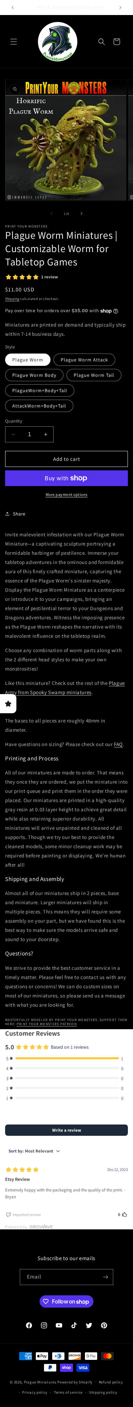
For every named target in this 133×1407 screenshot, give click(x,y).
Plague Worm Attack (84, 360)
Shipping (12, 298)
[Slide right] (81, 213)
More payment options (67, 494)
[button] (13, 41)
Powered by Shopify (74, 1381)
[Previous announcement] (12, 7)
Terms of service (68, 1392)
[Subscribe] (105, 1277)
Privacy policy (34, 1392)
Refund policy (111, 1382)
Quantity (13, 421)
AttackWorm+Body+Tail (39, 406)
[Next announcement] (120, 7)
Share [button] (19, 514)
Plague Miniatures (40, 1381)
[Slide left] (51, 213)
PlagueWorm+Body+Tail (39, 390)
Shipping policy (103, 1392)
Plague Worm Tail (94, 375)
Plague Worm (27, 360)
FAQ (118, 744)
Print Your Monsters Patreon (47, 1024)
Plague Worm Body (34, 375)
